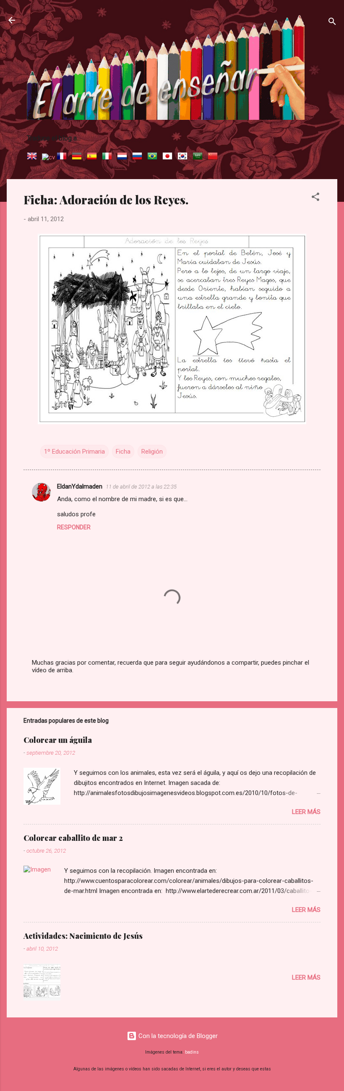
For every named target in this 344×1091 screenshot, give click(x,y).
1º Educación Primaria (74, 451)
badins (192, 1052)
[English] (33, 157)
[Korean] (184, 157)
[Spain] (93, 157)
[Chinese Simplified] (214, 157)
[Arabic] (199, 157)
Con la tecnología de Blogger (177, 1036)
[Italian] (108, 157)
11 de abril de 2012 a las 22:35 (141, 486)
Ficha (123, 451)
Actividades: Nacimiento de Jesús (83, 936)
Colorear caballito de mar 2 (73, 838)
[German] (78, 157)
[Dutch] (123, 157)
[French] (63, 157)
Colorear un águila (57, 740)
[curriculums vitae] (48, 157)
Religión (152, 451)
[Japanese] (169, 157)
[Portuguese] (154, 157)
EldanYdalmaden (79, 486)
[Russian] (139, 157)
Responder (74, 527)
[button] (315, 198)
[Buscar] (332, 23)
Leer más (306, 812)
